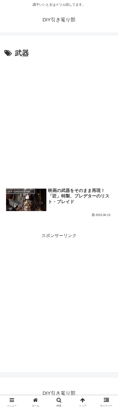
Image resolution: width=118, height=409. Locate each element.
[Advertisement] (59, 121)
